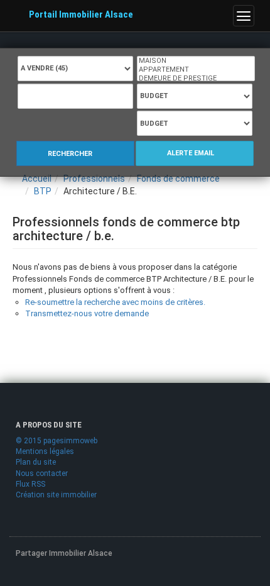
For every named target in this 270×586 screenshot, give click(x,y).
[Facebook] (26, 573)
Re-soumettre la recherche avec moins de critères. (115, 302)
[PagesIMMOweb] (59, 516)
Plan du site (36, 462)
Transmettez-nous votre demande (87, 313)
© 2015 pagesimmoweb (56, 440)
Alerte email (191, 153)
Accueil (36, 179)
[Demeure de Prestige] (196, 78)
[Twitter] (54, 573)
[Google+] (82, 573)
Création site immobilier (56, 494)
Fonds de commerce (178, 179)
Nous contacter (42, 473)
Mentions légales (45, 451)
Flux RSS (30, 484)
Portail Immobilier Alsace (81, 14)
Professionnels (94, 179)
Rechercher (71, 154)
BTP (42, 191)
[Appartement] (196, 69)
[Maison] (196, 61)
